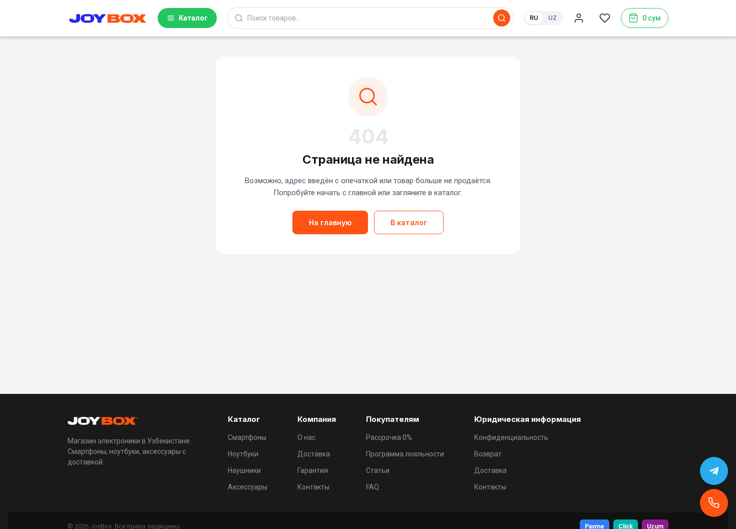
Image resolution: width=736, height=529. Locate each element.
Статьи (378, 470)
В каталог (409, 222)
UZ (552, 18)
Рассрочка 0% (389, 437)
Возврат (488, 454)
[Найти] (501, 18)
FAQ (372, 487)
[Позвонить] (714, 503)
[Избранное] (605, 18)
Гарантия (312, 470)
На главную (330, 222)
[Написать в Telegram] (714, 471)
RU (534, 18)
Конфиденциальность (511, 437)
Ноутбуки (243, 454)
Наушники (244, 470)
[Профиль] (579, 18)
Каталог (193, 18)
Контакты (313, 487)
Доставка (313, 454)
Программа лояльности (405, 454)
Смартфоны (247, 437)
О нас (306, 437)
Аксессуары (247, 487)
